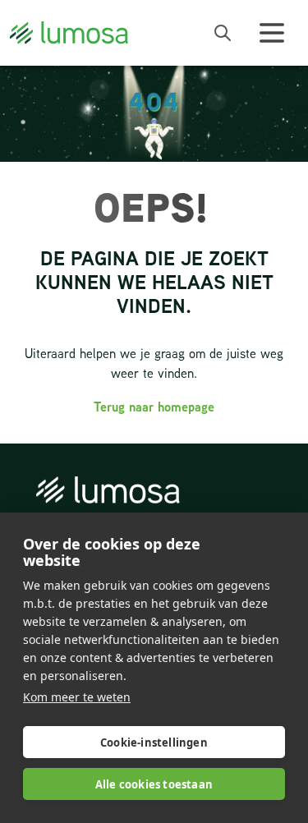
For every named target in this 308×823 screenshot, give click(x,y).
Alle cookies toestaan (154, 784)
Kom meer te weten (77, 697)
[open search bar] (222, 33)
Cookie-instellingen (154, 742)
